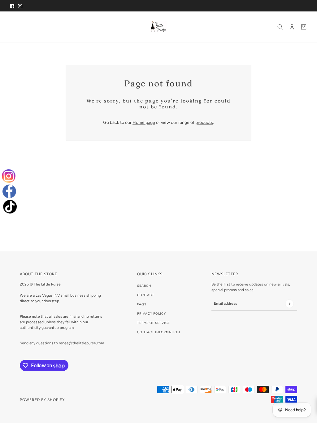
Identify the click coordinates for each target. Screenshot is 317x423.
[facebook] (9, 191)
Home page (143, 122)
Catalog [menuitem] (37, 26)
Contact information (158, 332)
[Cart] (303, 27)
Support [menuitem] (99, 26)
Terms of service (153, 323)
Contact (145, 295)
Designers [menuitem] (68, 26)
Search (144, 286)
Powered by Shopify (42, 400)
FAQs (141, 304)
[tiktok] (9, 206)
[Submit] (289, 303)
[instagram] (10, 176)
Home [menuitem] (17, 26)
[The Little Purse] (158, 26)
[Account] (292, 27)
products (204, 122)
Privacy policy (151, 314)
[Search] (280, 27)
